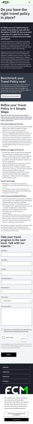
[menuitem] (16, 367)
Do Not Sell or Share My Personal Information (16, 414)
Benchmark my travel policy (10, 96)
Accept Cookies (16, 419)
